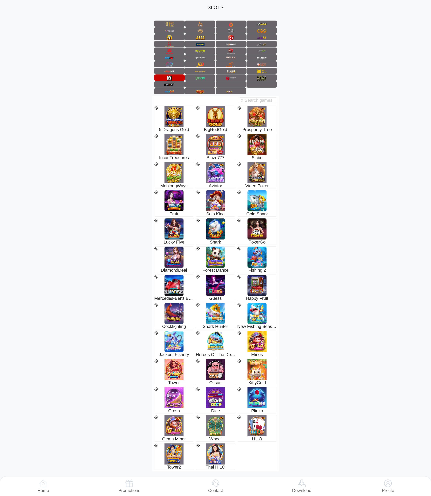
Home (43, 490)
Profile (388, 490)
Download (301, 490)
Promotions (129, 490)
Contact (215, 490)
